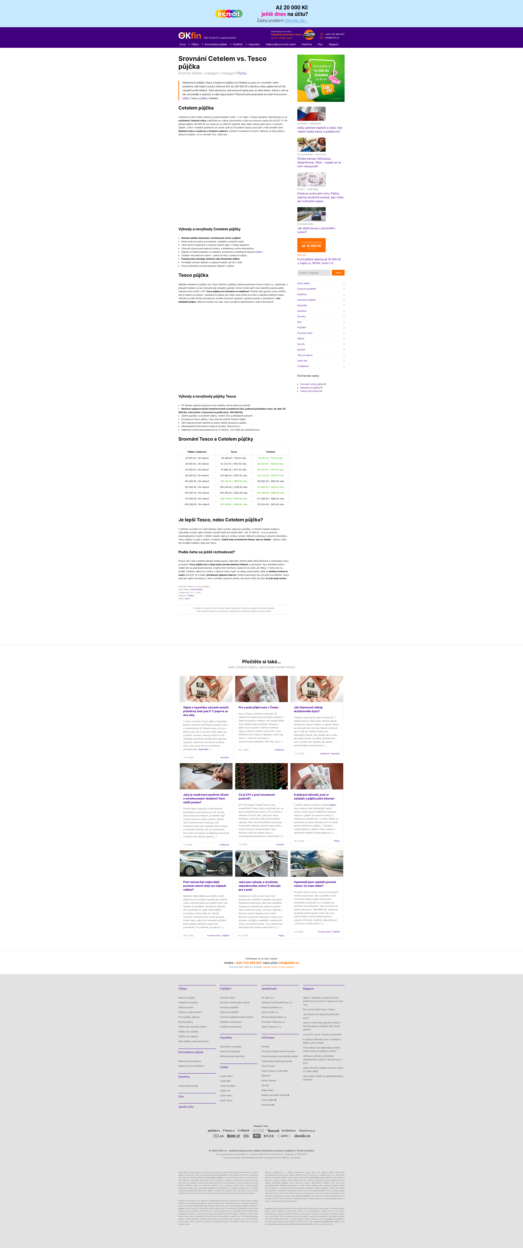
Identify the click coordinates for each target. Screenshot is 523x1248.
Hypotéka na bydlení (230, 1046)
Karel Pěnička (197, 589)
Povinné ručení (305, 224)
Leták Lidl (225, 1090)
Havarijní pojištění (306, 299)
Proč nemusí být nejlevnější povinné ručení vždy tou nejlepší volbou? (204, 885)
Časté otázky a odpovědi (275, 1070)
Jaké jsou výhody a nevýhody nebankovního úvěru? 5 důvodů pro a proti (259, 885)
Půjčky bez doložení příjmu (192, 1026)
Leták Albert (226, 1076)
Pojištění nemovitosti (230, 1022)
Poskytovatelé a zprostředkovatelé (280, 1056)
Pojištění (238, 44)
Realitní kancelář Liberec (274, 1095)
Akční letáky (303, 283)
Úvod (182, 44)
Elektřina (307, 44)
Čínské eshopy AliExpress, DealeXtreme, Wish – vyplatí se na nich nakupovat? (319, 162)
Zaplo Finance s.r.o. (271, 1026)
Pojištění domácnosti (230, 1026)
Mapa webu (267, 1090)
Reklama (266, 1075)
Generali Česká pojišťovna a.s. (277, 1002)
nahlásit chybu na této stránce (278, 967)
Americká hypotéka (230, 1051)
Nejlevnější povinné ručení (281, 44)
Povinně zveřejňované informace (278, 1051)
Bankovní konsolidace (189, 1061)
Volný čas (320, 154)
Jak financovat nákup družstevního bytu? (321, 1016)
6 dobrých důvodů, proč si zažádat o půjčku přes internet (322, 1041)
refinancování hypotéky (303, 1224)
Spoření (301, 349)
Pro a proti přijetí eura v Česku (259, 707)
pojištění (181, 1208)
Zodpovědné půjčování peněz (277, 1061)
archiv (187, 598)
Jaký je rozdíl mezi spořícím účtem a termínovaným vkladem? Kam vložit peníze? (206, 798)
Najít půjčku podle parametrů (193, 1041)
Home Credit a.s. (270, 1012)
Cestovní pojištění (306, 288)
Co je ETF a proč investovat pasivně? (322, 1034)
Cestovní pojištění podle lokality (236, 1017)
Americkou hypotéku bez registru (326, 1221)
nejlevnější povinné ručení (320, 1177)
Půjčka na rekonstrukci (190, 1012)
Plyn (320, 44)
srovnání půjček (221, 1175)
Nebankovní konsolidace (191, 1066)
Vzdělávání (315, 123)
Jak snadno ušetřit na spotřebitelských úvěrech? (323, 1078)
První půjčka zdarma (189, 1017)
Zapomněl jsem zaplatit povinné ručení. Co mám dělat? (323, 1069)
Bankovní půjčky (186, 997)
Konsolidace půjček (216, 44)
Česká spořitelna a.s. (272, 1007)
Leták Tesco (226, 1100)
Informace (268, 1037)
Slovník (301, 344)
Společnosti (269, 988)
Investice (301, 311)
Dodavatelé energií (188, 1085)
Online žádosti (269, 1080)
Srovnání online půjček (312, 384)
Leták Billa (225, 1081)
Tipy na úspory (305, 154)
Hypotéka (203, 749)
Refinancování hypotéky (232, 1056)
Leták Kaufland (227, 1085)
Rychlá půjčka (185, 1022)
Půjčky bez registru (188, 1036)
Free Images (268, 1099)
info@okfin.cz (332, 37)
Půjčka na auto (186, 1007)
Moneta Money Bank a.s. (274, 1017)
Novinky (301, 316)
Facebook (267, 1104)
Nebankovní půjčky (310, 387)
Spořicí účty (186, 1106)
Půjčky (195, 44)
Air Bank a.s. (268, 997)
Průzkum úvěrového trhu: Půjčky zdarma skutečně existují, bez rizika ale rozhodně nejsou (320, 197)
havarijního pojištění (280, 1183)
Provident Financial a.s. (273, 1022)
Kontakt (265, 1046)
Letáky (224, 1067)
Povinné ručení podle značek (235, 1002)
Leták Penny (226, 1095)
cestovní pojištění (303, 1196)
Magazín (334, 44)
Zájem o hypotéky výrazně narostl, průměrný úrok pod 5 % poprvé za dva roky (206, 711)
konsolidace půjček (215, 1177)
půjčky (186, 98)
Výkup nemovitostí (310, 391)
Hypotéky (254, 44)
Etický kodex (268, 1066)
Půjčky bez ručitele (188, 1031)
